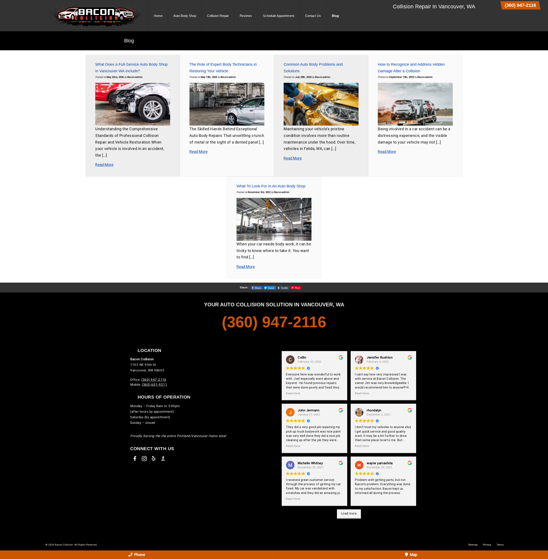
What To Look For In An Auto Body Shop (271, 186)
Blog (335, 16)
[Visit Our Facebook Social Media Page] (135, 459)
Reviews (246, 16)
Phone (139, 554)
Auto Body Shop (184, 16)
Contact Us (313, 16)
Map (413, 554)
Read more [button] (293, 393)
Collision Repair (218, 16)
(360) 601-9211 (154, 385)
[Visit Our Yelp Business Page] (154, 459)
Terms (500, 544)
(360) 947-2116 (520, 5)
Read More (104, 164)
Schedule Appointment (278, 16)
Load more (349, 513)
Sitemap (473, 544)
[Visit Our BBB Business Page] (163, 459)
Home (158, 16)
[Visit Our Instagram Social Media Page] (144, 459)
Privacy (487, 544)
